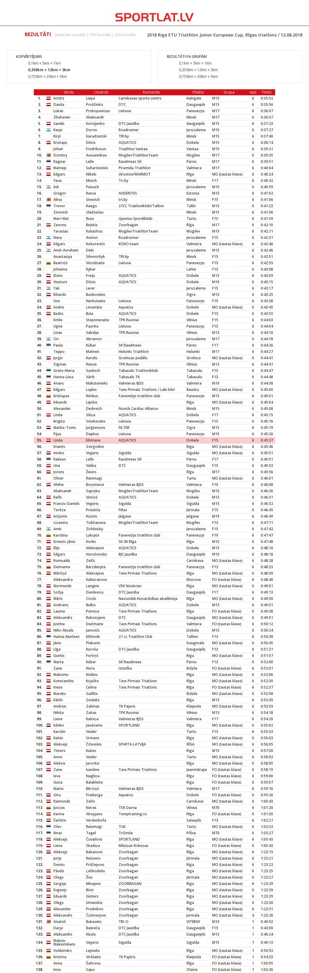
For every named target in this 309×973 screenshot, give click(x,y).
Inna (57, 969)
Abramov (94, 338)
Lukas (58, 110)
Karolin (59, 731)
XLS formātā (125, 34)
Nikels (91, 174)
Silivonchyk (95, 256)
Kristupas (61, 395)
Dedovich (94, 408)
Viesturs (60, 281)
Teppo (59, 351)
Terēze (59, 509)
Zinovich (60, 212)
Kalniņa (92, 718)
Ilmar (57, 832)
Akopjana (94, 813)
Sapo (90, 969)
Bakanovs (94, 851)
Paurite (92, 326)
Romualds (61, 560)
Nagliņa (93, 775)
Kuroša (92, 649)
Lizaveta (60, 522)
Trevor (59, 205)
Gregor (59, 193)
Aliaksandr (95, 117)
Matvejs (60, 167)
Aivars (58, 383)
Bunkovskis (95, 294)
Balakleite (94, 782)
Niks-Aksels (63, 630)
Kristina (59, 956)
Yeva (57, 180)
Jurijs (57, 858)
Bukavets (94, 921)
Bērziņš (92, 788)
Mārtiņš (60, 573)
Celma (91, 687)
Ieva (56, 775)
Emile (57, 319)
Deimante (61, 566)
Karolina (60, 535)
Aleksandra (63, 579)
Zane (57, 668)
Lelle (90, 161)
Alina (57, 199)
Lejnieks (93, 950)
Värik (90, 376)
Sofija (58, 592)
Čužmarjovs (96, 915)
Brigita (59, 421)
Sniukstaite (95, 421)
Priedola (93, 509)
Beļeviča (93, 927)
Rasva (91, 193)
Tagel (91, 832)
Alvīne (58, 484)
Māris (58, 598)
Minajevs (93, 883)
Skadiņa (93, 845)
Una (56, 465)
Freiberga (94, 794)
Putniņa (92, 611)
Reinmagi (94, 478)
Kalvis (58, 737)
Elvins (58, 275)
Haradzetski (96, 136)
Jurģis (58, 357)
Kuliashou (94, 231)
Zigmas (59, 364)
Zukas (91, 712)
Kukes (91, 750)
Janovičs (93, 630)
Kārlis (58, 699)
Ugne (57, 326)
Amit (57, 528)
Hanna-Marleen (66, 636)
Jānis (57, 642)
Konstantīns (63, 680)
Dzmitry (60, 155)
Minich (91, 180)
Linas (57, 332)
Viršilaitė (93, 956)
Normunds (62, 585)
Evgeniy (59, 889)
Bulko (91, 604)
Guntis (59, 655)
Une (56, 300)
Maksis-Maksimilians (64, 942)
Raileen (59, 459)
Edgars (59, 174)
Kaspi (57, 129)
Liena (57, 845)
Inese (57, 687)
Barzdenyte (96, 566)
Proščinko (94, 104)
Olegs (58, 877)
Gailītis (92, 693)
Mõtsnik (93, 636)
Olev (57, 826)
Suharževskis (97, 167)
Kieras (91, 807)
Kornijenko (95, 123)
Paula (58, 345)
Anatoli (59, 921)
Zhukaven (61, 117)
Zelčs (90, 560)
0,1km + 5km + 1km (44, 63)
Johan (58, 148)
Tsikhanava (96, 522)
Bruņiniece (95, 484)
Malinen (92, 351)
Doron (91, 129)
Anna (57, 963)
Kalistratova (96, 579)
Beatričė (60, 262)
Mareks (59, 693)
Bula (89, 313)
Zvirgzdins (95, 446)
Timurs (59, 750)
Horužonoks (96, 554)
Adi (56, 186)
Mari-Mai (60, 218)
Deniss (59, 864)
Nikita (58, 712)
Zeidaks (93, 699)
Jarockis (93, 763)
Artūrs (58, 98)
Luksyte (92, 535)
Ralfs (57, 497)
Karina (58, 813)
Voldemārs (62, 950)
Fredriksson (96, 148)
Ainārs (58, 452)
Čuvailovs (94, 839)
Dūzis (91, 142)
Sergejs (59, 883)
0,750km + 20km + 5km (47, 76)
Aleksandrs (62, 617)
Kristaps (60, 142)
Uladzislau (95, 212)
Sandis (59, 123)
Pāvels (58, 870)
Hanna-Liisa (63, 376)
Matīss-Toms (64, 427)
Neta (57, 237)
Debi (90, 250)
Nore (90, 668)
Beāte (58, 313)
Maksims (60, 674)
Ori (56, 338)
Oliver (58, 478)
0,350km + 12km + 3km (49, 69)
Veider (91, 731)
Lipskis (91, 402)
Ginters (92, 896)
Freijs (90, 275)
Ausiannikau (96, 155)
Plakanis (93, 642)
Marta (58, 661)
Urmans (92, 737)
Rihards (59, 294)
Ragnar (59, 161)
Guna (57, 782)
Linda (57, 414)
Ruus (90, 218)
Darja (58, 927)
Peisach (92, 186)
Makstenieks (97, 383)
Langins (92, 585)
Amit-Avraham (65, 250)
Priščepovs (95, 864)
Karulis (91, 357)
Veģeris (92, 452)
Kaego (91, 205)
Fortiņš (92, 655)
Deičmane (94, 623)
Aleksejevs (95, 547)
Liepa (90, 98)
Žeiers (91, 471)
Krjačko (92, 680)
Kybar (91, 269)
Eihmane (93, 440)
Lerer (90, 288)
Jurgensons (95, 427)
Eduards (60, 402)
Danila (58, 104)
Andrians (60, 604)
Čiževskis (94, 744)
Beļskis (92, 224)
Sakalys (92, 332)
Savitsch (93, 370)
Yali (56, 288)
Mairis (58, 788)
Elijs (56, 547)
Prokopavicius (98, 110)
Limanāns (94, 307)
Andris (58, 307)
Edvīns (58, 725)
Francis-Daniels (66, 503)
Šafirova (93, 963)
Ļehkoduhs (95, 870)
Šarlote (59, 820)
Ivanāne (92, 769)
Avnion (92, 237)
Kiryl (57, 136)
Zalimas (93, 706)
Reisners (93, 858)
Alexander (62, 408)
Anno (57, 756)
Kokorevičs (95, 243)
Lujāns (91, 389)
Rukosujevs (95, 617)
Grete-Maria (64, 370)
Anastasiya (62, 256)
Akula (91, 934)
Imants (59, 446)
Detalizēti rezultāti (70, 34)
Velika (91, 465)
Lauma (59, 611)
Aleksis (59, 763)
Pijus (57, 433)
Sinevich (93, 199)
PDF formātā (100, 34)
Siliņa (90, 414)
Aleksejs (60, 744)
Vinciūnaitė (95, 262)
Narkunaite (95, 300)
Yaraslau (60, 231)
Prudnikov (94, 908)
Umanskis (94, 902)
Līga (57, 649)
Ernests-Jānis (64, 541)
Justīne (59, 623)
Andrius (59, 706)
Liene (57, 718)
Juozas (59, 807)
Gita (57, 794)
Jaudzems (94, 725)
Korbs (91, 541)
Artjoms (60, 516)
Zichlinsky (94, 528)
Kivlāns (92, 674)
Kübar (91, 345)
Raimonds (61, 801)
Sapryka (93, 490)
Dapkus (92, 433)
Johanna (60, 269)
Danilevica (95, 592)
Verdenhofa (96, 820)
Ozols (91, 598)
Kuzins (91, 516)
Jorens (58, 471)
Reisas (91, 364)
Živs (89, 877)
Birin (90, 889)
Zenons (59, 224)
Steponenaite (97, 319)
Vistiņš (91, 497)
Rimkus (92, 395)
